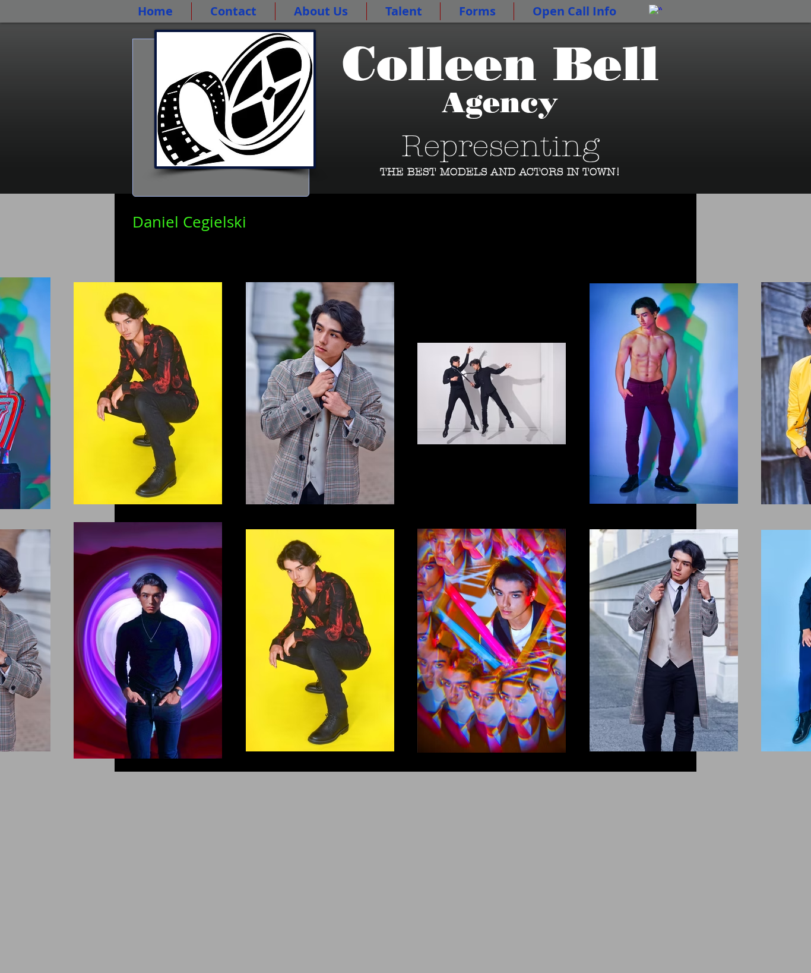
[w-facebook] (655, 11)
